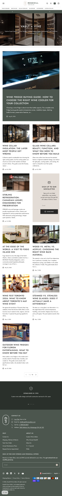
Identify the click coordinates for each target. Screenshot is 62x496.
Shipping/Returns (7, 478)
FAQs (27, 449)
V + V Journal (30, 446)
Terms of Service (26, 478)
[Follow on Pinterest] (19, 473)
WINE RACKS (14, 8)
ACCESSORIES (40, 8)
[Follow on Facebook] (7, 474)
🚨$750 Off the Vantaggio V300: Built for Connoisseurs (31, 11)
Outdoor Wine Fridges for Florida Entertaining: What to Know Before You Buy (16, 348)
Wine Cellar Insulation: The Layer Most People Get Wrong (15, 149)
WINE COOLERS (5, 8)
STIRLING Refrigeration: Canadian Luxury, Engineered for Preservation (13, 200)
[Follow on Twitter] (15, 473)
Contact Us (5, 437)
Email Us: (24, 422)
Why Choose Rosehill (32, 440)
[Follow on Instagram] (3, 473)
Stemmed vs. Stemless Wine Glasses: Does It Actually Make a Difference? (45, 299)
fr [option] (54, 3)
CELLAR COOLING (23, 8)
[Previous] (12, 11)
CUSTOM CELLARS (49, 8)
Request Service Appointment (10, 449)
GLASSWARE (32, 8)
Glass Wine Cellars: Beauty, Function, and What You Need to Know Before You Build (46, 149)
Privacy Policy (16, 478)
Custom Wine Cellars (32, 437)
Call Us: (21, 425)
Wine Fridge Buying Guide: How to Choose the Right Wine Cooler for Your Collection (30, 100)
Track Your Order (7, 443)
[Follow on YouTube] (23, 473)
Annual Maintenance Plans (10, 446)
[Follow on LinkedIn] (11, 474)
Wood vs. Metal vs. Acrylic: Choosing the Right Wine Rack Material (46, 250)
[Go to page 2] (36, 375)
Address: (29, 427)
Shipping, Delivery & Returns (10, 440)
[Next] (49, 11)
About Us (28, 443)
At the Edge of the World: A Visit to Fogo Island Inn (16, 249)
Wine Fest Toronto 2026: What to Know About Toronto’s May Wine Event (15, 299)
